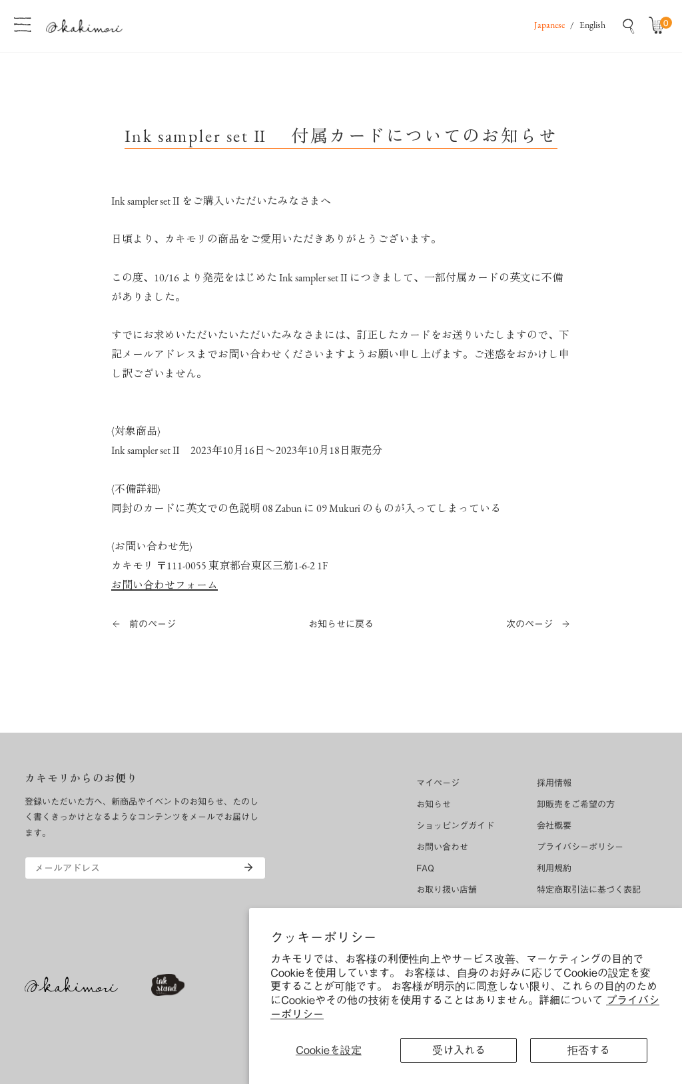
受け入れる (459, 1050)
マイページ (438, 783)
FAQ (425, 868)
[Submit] (248, 867)
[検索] (628, 26)
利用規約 (554, 868)
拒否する (588, 1050)
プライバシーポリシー (580, 847)
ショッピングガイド (455, 825)
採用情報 (554, 783)
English (592, 26)
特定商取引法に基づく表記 (589, 889)
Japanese (549, 26)
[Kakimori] (84, 25)
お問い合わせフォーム (164, 586)
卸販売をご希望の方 (576, 804)
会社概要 (554, 825)
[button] (659, 26)
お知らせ (433, 804)
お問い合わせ (442, 847)
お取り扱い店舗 (446, 889)
